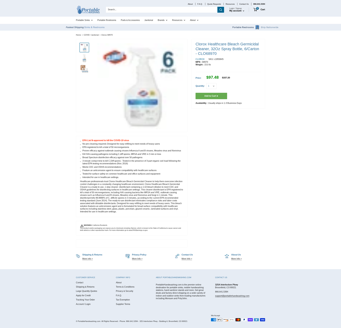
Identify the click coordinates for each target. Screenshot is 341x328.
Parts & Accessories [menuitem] (130, 20)
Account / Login (83, 304)
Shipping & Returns (85, 287)
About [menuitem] (190, 4)
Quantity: (200, 86)
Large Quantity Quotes (86, 291)
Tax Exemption (123, 300)
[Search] (220, 10)
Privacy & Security (124, 291)
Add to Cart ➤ (211, 96)
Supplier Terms (123, 304)
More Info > (137, 259)
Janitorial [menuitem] (148, 20)
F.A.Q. (119, 295)
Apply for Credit (83, 295)
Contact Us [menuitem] (244, 4)
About (118, 282)
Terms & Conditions (125, 287)
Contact (79, 282)
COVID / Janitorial (91, 35)
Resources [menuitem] (177, 20)
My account (235, 10)
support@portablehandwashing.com (232, 296)
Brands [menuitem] (161, 20)
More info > (87, 259)
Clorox (200, 59)
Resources (230, 4)
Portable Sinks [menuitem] (83, 20)
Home (78, 35)
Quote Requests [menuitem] (214, 4)
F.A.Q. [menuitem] (200, 4)
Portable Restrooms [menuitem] (106, 20)
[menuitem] (259, 4)
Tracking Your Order (85, 300)
